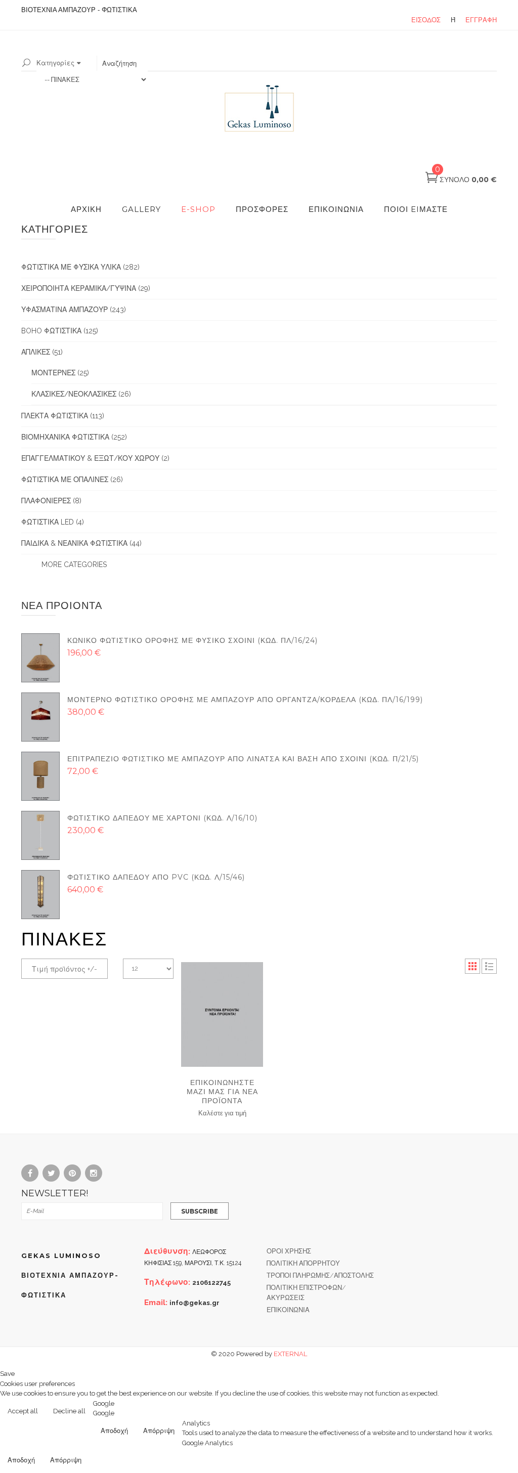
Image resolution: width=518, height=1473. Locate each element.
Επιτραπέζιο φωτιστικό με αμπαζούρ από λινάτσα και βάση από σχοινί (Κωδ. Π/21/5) (243, 758)
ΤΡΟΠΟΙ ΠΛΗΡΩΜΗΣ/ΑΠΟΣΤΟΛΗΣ (320, 1275)
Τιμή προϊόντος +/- (64, 969)
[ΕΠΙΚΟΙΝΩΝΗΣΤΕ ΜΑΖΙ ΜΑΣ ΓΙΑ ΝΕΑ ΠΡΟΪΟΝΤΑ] (222, 1014)
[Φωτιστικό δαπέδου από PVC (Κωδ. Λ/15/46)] (40, 894)
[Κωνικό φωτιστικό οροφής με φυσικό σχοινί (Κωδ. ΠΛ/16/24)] (40, 657)
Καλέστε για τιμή (222, 1113)
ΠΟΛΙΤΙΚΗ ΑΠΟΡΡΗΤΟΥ (303, 1263)
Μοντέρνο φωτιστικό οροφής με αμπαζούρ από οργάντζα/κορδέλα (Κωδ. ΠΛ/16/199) (245, 699)
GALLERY (141, 209)
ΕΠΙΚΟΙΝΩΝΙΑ (336, 209)
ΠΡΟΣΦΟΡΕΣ (262, 209)
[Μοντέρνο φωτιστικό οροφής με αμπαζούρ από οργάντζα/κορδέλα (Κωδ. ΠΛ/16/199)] (40, 716)
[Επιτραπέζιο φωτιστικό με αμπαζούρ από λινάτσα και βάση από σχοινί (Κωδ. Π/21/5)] (40, 775)
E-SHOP (198, 209)
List (489, 966)
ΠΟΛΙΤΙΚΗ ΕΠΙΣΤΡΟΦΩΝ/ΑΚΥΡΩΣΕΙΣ (306, 1293)
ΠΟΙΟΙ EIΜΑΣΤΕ (416, 209)
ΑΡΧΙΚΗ (86, 209)
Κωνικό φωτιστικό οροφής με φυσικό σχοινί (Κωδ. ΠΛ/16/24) (192, 640)
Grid (472, 966)
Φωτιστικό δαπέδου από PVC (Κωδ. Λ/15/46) (156, 877)
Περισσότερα (488, 1412)
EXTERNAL (290, 1354)
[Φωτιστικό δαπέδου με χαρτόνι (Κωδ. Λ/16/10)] (40, 835)
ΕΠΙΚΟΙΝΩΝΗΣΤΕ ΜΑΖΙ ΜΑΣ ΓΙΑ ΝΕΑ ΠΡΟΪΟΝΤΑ (222, 1091)
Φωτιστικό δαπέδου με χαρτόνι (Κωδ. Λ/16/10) (162, 817)
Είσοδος (426, 20)
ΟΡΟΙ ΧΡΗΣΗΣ (289, 1251)
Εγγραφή (481, 20)
